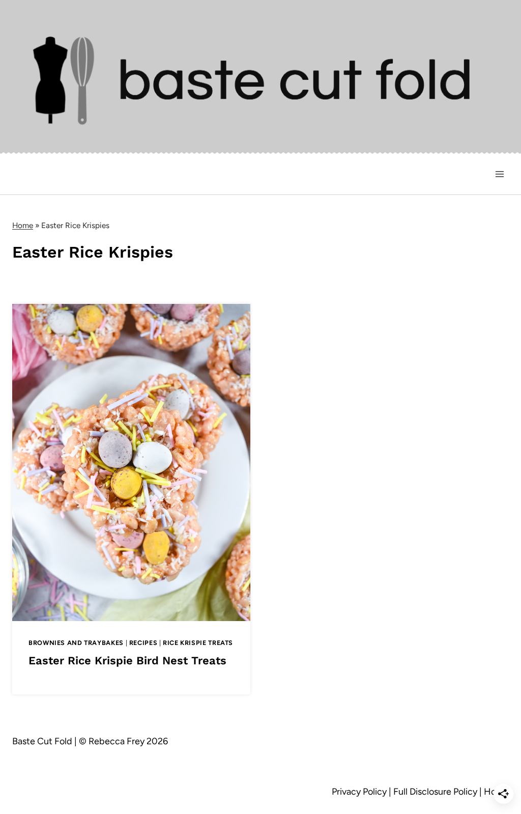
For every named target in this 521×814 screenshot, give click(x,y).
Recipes (143, 643)
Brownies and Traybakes (76, 643)
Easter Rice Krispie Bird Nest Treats (127, 660)
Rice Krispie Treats (198, 643)
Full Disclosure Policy (435, 791)
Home (22, 225)
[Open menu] (499, 174)
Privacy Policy (359, 791)
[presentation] (131, 462)
